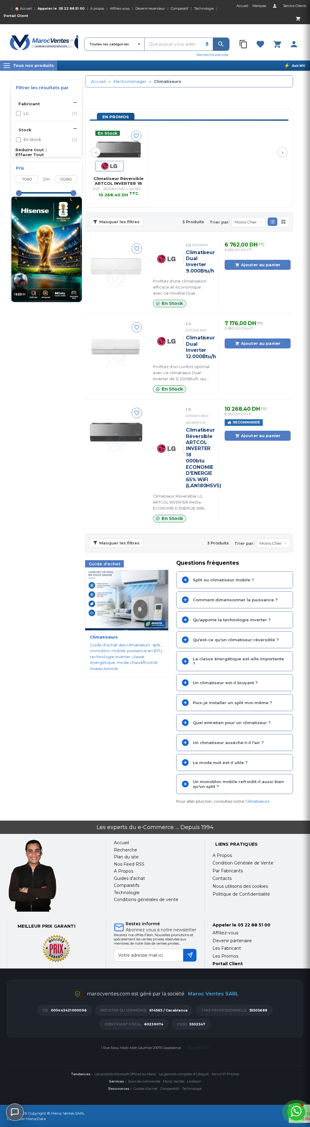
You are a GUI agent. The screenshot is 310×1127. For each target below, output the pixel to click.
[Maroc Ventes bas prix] (44, 42)
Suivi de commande (144, 1081)
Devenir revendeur (150, 8)
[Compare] (243, 44)
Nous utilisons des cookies (240, 886)
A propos (97, 8)
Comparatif (179, 8)
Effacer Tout (29, 154)
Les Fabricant (227, 948)
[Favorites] (260, 44)
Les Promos (225, 956)
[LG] (109, 166)
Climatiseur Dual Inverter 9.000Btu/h (198, 262)
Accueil (98, 81)
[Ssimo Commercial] (52, 875)
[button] (272, 221)
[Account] (274, 6)
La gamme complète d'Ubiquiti (184, 1074)
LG (50, 113)
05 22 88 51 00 (71, 8)
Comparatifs (169, 1088)
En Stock (50, 139)
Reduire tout (29, 149)
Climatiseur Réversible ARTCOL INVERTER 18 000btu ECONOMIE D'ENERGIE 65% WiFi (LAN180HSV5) (198, 457)
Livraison (194, 1081)
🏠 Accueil (23, 8)
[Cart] (298, 18)
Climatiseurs (257, 801)
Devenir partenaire (232, 940)
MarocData (36, 1118)
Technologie (204, 8)
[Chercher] (221, 44)
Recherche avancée (212, 55)
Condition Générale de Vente (243, 863)
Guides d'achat (145, 1088)
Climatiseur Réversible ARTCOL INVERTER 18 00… (118, 181)
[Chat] (15, 1112)
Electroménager (130, 81)
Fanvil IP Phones (225, 1074)
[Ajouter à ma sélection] (136, 136)
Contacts (222, 878)
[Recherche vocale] (207, 44)
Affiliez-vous (120, 8)
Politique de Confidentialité (241, 894)
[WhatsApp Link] (296, 1111)
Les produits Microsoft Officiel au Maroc (125, 1074)
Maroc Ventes (173, 1081)
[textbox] (173, 44)
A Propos (222, 855)
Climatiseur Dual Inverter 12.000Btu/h (198, 347)
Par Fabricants (228, 871)
